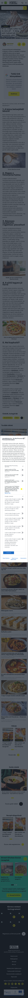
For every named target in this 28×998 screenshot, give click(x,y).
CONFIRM (8, 552)
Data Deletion (6, 558)
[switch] (22, 470)
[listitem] (14, 466)
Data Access (15, 558)
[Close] (24, 438)
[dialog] (14, 499)
